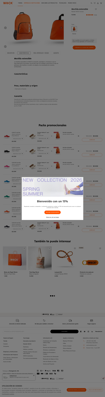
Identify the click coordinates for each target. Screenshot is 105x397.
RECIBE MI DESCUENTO (52, 212)
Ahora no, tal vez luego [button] (52, 217)
